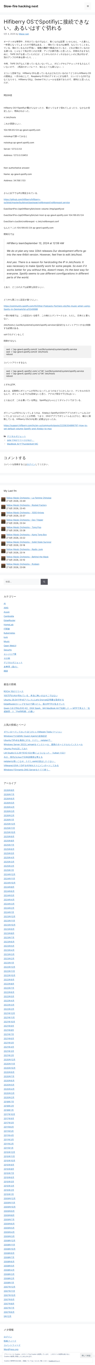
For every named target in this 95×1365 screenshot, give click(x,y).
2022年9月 (9, 979)
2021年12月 (9, 1013)
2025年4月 (9, 857)
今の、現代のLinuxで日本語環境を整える (23, 757)
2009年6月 (9, 1224)
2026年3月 (9, 811)
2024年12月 (9, 874)
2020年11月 (9, 1064)
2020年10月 (9, 1068)
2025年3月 (9, 862)
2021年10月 (9, 1022)
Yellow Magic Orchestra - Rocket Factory (26, 505)
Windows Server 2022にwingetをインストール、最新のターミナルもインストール (43, 744)
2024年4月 (9, 899)
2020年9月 (9, 1072)
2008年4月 (9, 1270)
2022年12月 (9, 967)
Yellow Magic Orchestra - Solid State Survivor (28, 542)
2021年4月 (9, 1047)
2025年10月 (9, 832)
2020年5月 (9, 1085)
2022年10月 (9, 975)
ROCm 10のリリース (14, 691)
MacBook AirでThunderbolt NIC (22, 444)
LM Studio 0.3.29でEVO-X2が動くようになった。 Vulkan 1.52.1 (34, 753)
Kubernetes (9, 633)
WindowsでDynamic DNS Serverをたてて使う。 (27, 769)
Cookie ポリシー (54, 1361)
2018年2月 (9, 1106)
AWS (6, 608)
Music (7, 641)
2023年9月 (9, 929)
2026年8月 (9, 790)
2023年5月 (9, 946)
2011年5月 (9, 1131)
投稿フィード (10, 1341)
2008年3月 (9, 1274)
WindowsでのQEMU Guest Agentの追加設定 (25, 736)
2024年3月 (9, 904)
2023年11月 (9, 920)
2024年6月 (9, 891)
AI (5, 603)
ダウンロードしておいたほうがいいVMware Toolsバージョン (33, 732)
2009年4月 (9, 1232)
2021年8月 (9, 1030)
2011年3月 (9, 1139)
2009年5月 (9, 1228)
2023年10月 (9, 925)
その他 (7, 658)
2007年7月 (9, 1308)
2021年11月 (9, 1017)
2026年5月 (9, 803)
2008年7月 (9, 1257)
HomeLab (8, 624)
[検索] (44, 582)
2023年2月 (9, 958)
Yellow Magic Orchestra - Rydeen (22, 564)
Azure (7, 612)
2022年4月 (9, 1000)
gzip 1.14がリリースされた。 (20, 440)
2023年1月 (9, 963)
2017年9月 (9, 1118)
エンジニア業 (10, 654)
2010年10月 (9, 1160)
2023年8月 (9, 933)
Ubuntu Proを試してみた (16, 748)
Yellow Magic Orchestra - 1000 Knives (25, 512)
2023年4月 (9, 950)
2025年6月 (9, 849)
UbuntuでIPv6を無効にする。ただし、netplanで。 (28, 740)
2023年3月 (9, 954)
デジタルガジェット (16, 436)
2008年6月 (9, 1261)
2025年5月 (9, 853)
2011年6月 (9, 1127)
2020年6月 (9, 1080)
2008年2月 (9, 1278)
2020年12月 (9, 1059)
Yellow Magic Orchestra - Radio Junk (24, 549)
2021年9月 (9, 1026)
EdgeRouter (9, 620)
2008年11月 (9, 1245)
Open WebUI (10, 645)
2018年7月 (9, 1101)
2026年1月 (9, 819)
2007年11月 (9, 1291)
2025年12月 (9, 824)
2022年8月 (9, 984)
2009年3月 (9, 1236)
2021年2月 (9, 1055)
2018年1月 (9, 1110)
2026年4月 (9, 807)
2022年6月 (9, 992)
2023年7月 (9, 937)
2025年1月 (9, 870)
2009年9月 (9, 1211)
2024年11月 (9, 878)
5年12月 (7, 1316)
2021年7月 (9, 1034)
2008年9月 (9, 1253)
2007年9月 (9, 1299)
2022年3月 (9, 1005)
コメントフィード (12, 1345)
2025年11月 (9, 828)
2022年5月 (9, 996)
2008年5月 (9, 1266)
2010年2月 (9, 1190)
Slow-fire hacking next (21, 6)
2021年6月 (9, 1038)
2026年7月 (9, 794)
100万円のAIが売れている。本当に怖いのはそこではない (31, 695)
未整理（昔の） (11, 666)
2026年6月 (9, 798)
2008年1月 (9, 1282)
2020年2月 (9, 1097)
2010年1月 (9, 1194)
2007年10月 (9, 1295)
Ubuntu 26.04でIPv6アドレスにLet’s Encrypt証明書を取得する (34, 700)
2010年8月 (9, 1169)
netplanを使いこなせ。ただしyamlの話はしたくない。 (30, 761)
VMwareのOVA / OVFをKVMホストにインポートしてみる (31, 765)
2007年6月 (9, 1312)
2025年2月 (9, 866)
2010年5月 (9, 1181)
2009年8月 (9, 1215)
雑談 (6, 671)
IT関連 (7, 629)
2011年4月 (9, 1135)
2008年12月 (9, 1240)
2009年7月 (9, 1219)
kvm (6, 637)
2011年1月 (8, 1148)
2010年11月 (9, 1156)
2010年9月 (9, 1165)
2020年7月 (9, 1076)
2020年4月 (9, 1089)
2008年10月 (9, 1249)
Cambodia (9, 616)
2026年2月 (9, 815)
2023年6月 (9, 942)
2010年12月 (9, 1152)
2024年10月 (9, 883)
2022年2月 (9, 1009)
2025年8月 (9, 841)
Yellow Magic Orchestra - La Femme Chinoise (28, 498)
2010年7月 (9, 1173)
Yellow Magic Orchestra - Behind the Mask (27, 557)
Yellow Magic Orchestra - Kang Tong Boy (26, 534)
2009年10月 (10, 1207)
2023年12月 (9, 916)
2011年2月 (9, 1144)
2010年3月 (9, 1186)
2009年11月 (9, 1202)
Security (8, 650)
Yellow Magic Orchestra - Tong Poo (23, 527)
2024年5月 (9, 895)
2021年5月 (9, 1043)
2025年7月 (9, 845)
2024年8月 (9, 887)
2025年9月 (9, 836)
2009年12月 (9, 1198)
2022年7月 (9, 988)
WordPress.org (11, 1349)
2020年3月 (9, 1093)
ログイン (31, 464)
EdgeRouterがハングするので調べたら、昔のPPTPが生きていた (34, 704)
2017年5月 (9, 1123)
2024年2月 (9, 908)
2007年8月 (9, 1303)
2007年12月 (9, 1287)
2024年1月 (9, 912)
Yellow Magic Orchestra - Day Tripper (24, 520)
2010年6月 (9, 1177)
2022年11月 (9, 971)
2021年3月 (9, 1051)
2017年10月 (9, 1114)
